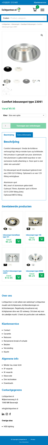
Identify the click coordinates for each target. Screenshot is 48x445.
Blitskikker (25, 442)
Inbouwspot (15, 24)
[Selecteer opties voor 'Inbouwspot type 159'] (41, 239)
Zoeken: (6, 18)
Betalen (7, 344)
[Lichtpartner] (11, 9)
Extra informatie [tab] (24, 135)
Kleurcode (8, 376)
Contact (7, 330)
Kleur (5, 115)
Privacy (33, 439)
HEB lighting (9, 426)
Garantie (7, 333)
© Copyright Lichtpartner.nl (19, 439)
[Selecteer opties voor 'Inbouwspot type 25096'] (41, 275)
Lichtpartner (6, 24)
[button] (42, 35)
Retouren (7, 337)
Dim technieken (10, 379)
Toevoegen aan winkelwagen (28, 125)
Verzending (8, 348)
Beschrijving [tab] (9, 135)
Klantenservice (40, 2)
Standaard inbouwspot (28, 24)
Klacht (6, 352)
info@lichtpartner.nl (10, 408)
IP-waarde (8, 368)
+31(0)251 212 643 (10, 2)
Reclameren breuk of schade (15, 341)
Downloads (8, 383)
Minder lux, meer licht (12, 365)
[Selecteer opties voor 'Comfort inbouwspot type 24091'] (18, 277)
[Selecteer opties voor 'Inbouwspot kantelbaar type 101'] (18, 241)
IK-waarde (8, 372)
